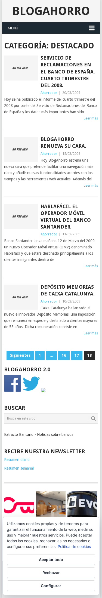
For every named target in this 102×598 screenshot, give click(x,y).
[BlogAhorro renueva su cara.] (21, 149)
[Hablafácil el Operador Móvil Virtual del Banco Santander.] (21, 216)
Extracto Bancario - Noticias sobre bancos (38, 434)
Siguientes (20, 355)
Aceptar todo (51, 559)
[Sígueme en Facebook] (12, 391)
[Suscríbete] (43, 391)
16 (64, 355)
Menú (13, 28)
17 (77, 355)
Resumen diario (17, 459)
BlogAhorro (51, 11)
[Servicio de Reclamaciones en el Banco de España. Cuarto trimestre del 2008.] (21, 68)
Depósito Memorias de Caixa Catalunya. (68, 290)
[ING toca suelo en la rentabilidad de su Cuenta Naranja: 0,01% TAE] (51, 506)
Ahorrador (49, 93)
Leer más (91, 118)
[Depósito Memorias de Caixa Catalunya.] (21, 297)
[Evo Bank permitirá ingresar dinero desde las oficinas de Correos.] (82, 505)
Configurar (51, 585)
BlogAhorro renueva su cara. (63, 142)
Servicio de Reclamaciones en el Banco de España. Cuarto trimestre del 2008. (68, 71)
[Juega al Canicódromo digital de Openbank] (19, 505)
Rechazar (51, 572)
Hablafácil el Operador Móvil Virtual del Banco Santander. (66, 217)
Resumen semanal (19, 468)
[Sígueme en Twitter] (31, 391)
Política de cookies (74, 546)
